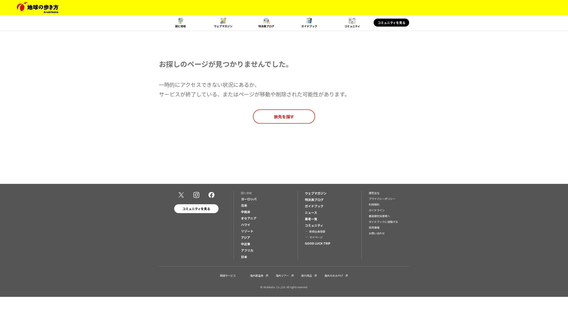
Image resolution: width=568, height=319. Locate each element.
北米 (244, 205)
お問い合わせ (377, 233)
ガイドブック (309, 26)
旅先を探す (284, 116)
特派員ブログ (266, 26)
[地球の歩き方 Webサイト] (37, 7)
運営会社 (374, 193)
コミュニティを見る (391, 22)
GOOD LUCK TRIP (317, 243)
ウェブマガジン (223, 26)
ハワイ (245, 224)
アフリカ (247, 250)
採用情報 (374, 227)
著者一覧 (311, 219)
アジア (245, 237)
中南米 (245, 212)
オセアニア (248, 218)
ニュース (311, 212)
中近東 (245, 244)
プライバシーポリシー (382, 198)
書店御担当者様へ (379, 216)
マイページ (316, 237)
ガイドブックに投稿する (383, 222)
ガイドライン (377, 210)
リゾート (247, 231)
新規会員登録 (317, 231)
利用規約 (374, 204)
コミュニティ (352, 26)
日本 (244, 257)
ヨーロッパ (248, 199)
